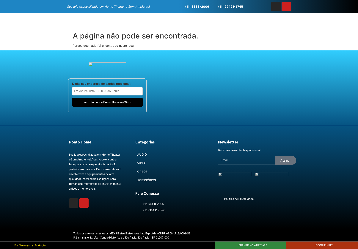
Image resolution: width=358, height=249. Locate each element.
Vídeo (141, 163)
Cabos (142, 172)
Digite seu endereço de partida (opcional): (101, 83)
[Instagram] (276, 6)
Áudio (142, 154)
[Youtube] (286, 6)
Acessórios (146, 180)
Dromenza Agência (32, 245)
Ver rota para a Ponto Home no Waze (107, 102)
